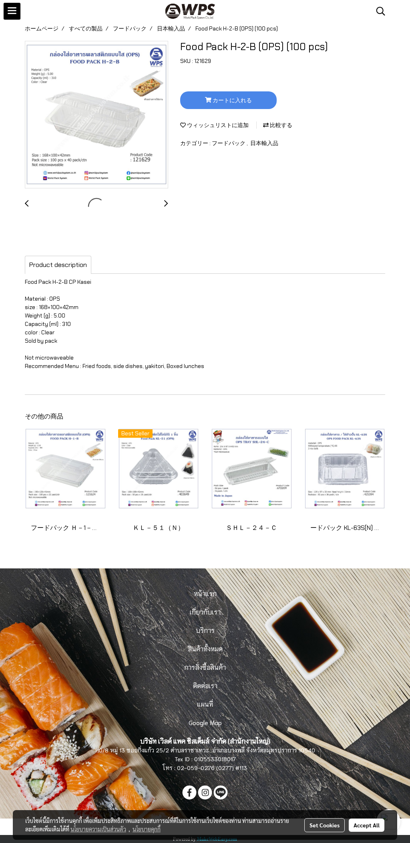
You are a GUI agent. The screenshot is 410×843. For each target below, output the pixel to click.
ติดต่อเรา (205, 685)
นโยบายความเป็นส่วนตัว (98, 829)
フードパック (229, 143)
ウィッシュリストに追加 (217, 125)
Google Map (205, 722)
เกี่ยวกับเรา (205, 611)
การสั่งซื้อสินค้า (205, 667)
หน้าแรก (205, 593)
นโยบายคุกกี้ (147, 829)
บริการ (205, 630)
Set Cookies (325, 825)
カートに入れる (231, 100)
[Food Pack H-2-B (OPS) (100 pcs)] (96, 115)
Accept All (367, 825)
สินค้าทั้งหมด (205, 648)
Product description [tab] (58, 265)
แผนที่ (205, 703)
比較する (280, 125)
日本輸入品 (264, 143)
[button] (378, 11)
